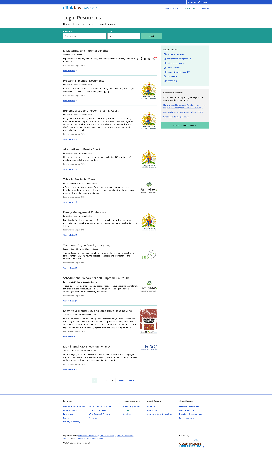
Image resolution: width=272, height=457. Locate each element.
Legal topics (170, 8)
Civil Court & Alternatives (74, 406)
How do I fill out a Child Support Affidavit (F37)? (183, 112)
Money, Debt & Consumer (100, 406)
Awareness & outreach (189, 410)
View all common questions (185, 125)
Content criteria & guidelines (159, 414)
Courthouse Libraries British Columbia (90, 8)
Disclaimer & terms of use (190, 414)
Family (66, 418)
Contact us (152, 410)
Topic (110, 31)
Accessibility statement (189, 406)
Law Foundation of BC (87, 435)
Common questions (131, 406)
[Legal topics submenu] (177, 8)
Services (205, 8)
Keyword (67, 31)
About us (192, 2)
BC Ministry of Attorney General (87, 438)
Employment (68, 414)
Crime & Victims (70, 410)
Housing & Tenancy (71, 421)
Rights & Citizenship (97, 410)
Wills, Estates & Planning (99, 414)
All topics (93, 418)
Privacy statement (187, 418)
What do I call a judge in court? (176, 117)
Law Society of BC (107, 435)
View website (69, 70)
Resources (190, 8)
